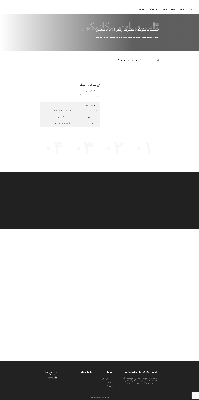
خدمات (173, 9)
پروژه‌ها (164, 9)
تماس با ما (142, 9)
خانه (190, 9)
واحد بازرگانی (153, 9)
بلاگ (133, 9)
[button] (173, 9)
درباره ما (182, 9)
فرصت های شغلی (107, 379)
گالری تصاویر (109, 382)
